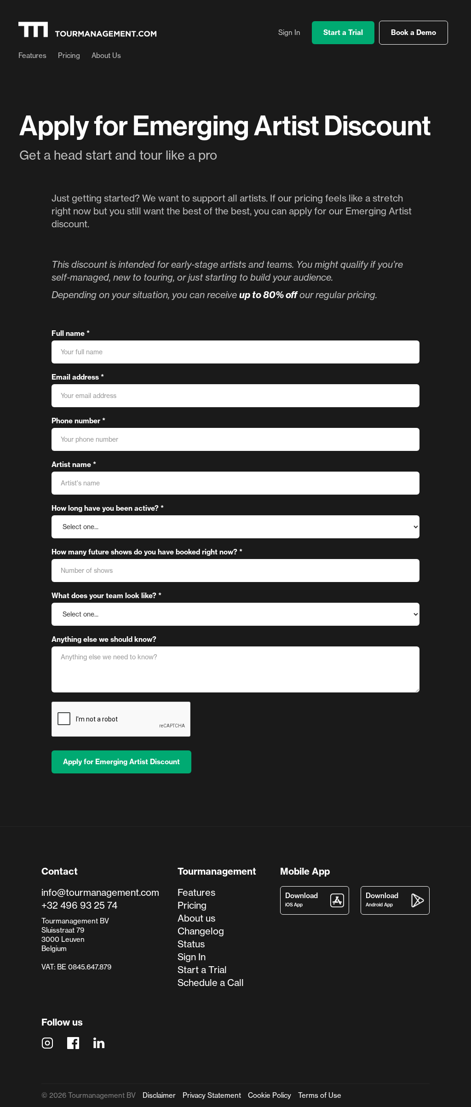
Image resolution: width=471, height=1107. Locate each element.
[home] (87, 29)
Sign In (289, 33)
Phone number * (78, 420)
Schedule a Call (211, 982)
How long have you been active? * (108, 508)
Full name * (71, 333)
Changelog (201, 931)
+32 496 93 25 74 (79, 905)
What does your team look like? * (106, 595)
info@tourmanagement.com (100, 892)
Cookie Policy (269, 1095)
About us (196, 918)
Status (191, 944)
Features (32, 56)
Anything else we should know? (104, 639)
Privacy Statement (212, 1095)
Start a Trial (343, 32)
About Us (106, 56)
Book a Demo (413, 32)
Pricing (69, 56)
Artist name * (74, 464)
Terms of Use (319, 1095)
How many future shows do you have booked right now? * (147, 552)
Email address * (78, 377)
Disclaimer (159, 1095)
